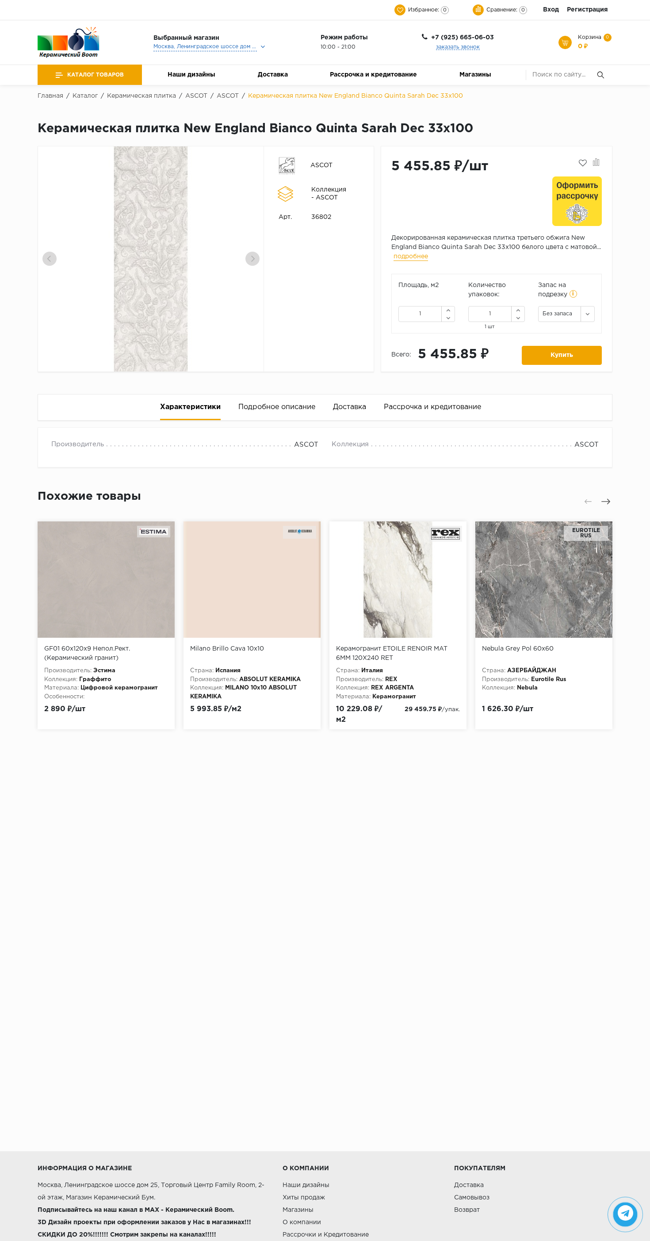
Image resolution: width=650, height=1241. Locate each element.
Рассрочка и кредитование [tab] (432, 407)
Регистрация (587, 9)
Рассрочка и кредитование (373, 74)
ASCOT (321, 165)
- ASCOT (324, 197)
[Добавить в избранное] (583, 163)
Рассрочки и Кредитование (326, 1234)
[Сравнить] (596, 163)
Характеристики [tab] (190, 407)
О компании (302, 1222)
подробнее (411, 256)
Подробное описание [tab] (276, 407)
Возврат (467, 1210)
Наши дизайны (191, 74)
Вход (551, 9)
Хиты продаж (304, 1197)
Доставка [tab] (349, 407)
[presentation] (49, 259)
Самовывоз (471, 1197)
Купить (562, 355)
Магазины (475, 74)
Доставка (273, 74)
